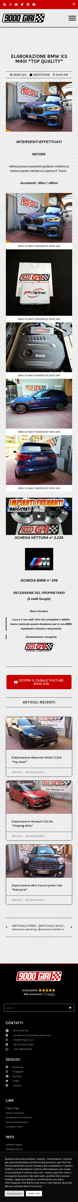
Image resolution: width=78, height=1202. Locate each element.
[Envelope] (34, 4)
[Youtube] (16, 4)
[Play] (39, 516)
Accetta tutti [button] (34, 1193)
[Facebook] (4, 4)
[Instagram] (10, 4)
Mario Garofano (39, 611)
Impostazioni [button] (14, 1193)
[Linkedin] (28, 4)
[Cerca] (70, 1007)
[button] (74, 4)
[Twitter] (22, 4)
